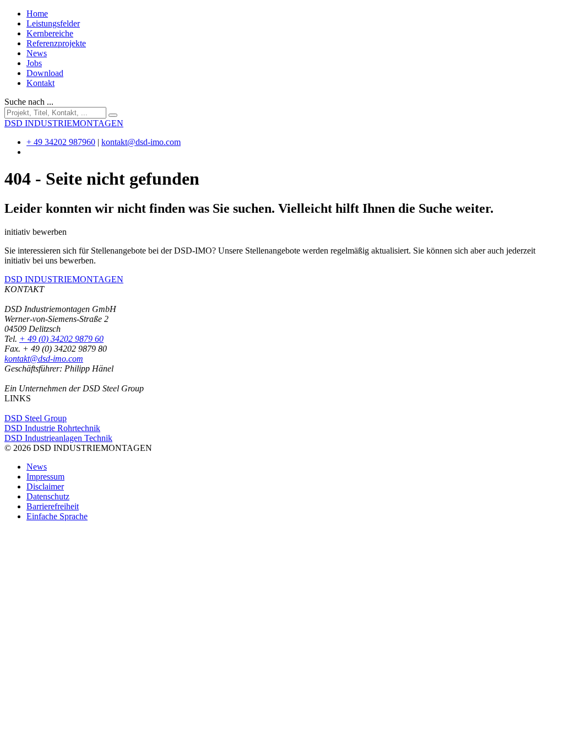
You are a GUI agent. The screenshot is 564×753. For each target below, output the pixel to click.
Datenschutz (47, 496)
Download (44, 73)
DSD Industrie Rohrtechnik (52, 428)
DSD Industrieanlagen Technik (58, 438)
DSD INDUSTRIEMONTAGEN (63, 279)
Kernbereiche (49, 33)
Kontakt (40, 83)
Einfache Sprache (57, 516)
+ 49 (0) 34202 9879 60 (61, 338)
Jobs (34, 63)
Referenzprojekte (56, 43)
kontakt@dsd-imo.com (141, 142)
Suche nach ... (28, 101)
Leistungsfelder (53, 23)
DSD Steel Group (35, 418)
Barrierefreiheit (52, 506)
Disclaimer (45, 486)
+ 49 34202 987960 (60, 142)
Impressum (45, 476)
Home (37, 13)
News (36, 53)
